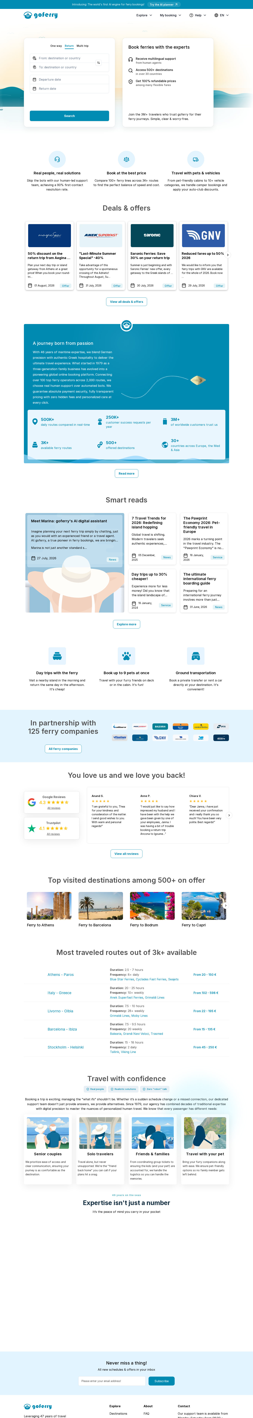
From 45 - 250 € (205, 1047)
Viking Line (128, 1052)
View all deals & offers (126, 302)
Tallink (114, 1052)
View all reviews (126, 854)
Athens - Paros (61, 974)
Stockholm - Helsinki (66, 1047)
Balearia (115, 1034)
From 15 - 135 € (204, 1029)
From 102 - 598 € (206, 993)
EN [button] (222, 15)
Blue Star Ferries (122, 979)
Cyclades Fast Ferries (151, 979)
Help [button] (198, 15)
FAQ (146, 1413)
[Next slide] (227, 255)
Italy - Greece (59, 993)
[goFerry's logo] (42, 15)
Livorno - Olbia (60, 1011)
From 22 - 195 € (205, 1011)
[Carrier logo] (120, 726)
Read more (126, 473)
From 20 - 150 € (205, 974)
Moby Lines (139, 1015)
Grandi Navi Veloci (136, 1034)
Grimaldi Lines (154, 997)
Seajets (173, 979)
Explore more (126, 624)
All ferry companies (63, 749)
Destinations (118, 1413)
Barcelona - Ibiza (62, 1029)
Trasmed (157, 1034)
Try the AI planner (162, 4)
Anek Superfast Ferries (126, 997)
